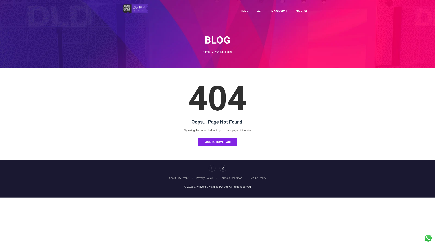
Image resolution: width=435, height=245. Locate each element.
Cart (259, 11)
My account (279, 11)
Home (244, 11)
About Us (302, 11)
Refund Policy (258, 178)
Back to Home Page (217, 142)
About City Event (178, 178)
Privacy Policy (204, 178)
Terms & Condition (231, 178)
